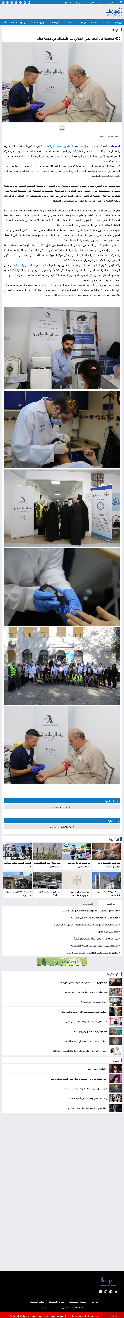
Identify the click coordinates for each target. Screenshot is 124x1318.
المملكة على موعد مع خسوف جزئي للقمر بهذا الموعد (85, 1041)
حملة (96, 145)
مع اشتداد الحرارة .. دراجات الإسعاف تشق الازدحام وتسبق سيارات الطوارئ (85, 924)
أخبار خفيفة (113, 973)
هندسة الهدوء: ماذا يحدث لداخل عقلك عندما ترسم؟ (86, 992)
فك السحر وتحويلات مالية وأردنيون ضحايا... (109, 864)
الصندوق (68, 145)
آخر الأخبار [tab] (110, 903)
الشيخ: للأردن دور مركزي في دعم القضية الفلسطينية (94, 945)
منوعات (55, 22)
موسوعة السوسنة (18, 22)
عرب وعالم (81, 22)
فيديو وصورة (39, 22)
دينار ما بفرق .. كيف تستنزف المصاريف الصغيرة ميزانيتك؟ (83, 982)
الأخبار (112, 2)
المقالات (102, 2)
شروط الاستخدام (56, 1301)
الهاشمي (49, 145)
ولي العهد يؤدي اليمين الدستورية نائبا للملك (80, 893)
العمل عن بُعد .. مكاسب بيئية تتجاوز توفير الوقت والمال (84, 1011)
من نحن (68, 2)
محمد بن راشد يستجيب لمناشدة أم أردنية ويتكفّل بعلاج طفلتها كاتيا (80, 1050)
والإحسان (84, 145)
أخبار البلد (114, 29)
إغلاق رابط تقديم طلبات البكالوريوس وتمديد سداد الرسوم (92, 952)
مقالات (69, 22)
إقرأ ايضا (114, 838)
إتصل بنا (91, 2)
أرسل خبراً (79, 2)
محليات (107, 22)
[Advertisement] (48, 11)
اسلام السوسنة (37, 1301)
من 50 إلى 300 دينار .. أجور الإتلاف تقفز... (108, 893)
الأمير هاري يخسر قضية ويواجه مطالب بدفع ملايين (86, 1021)
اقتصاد (94, 22)
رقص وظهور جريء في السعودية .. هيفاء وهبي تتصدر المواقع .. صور (78, 1078)
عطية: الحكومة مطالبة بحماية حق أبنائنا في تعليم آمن (94, 917)
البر (91, 145)
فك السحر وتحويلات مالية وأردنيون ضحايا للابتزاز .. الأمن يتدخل (90, 910)
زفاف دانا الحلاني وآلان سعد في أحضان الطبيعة (88, 1098)
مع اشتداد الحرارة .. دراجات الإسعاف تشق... (79, 864)
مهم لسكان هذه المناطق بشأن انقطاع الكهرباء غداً (96, 938)
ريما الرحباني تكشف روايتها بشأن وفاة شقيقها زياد (87, 1108)
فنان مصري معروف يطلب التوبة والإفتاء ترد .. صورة (85, 1088)
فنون (116, 1060)
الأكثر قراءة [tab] (88, 903)
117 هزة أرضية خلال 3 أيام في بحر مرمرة (90, 1031)
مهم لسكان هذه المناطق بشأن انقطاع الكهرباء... (47, 864)
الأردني (58, 145)
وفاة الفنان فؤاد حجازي (108, 931)
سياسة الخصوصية (77, 1301)
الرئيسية (118, 22)
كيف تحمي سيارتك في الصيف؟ (94, 1001)
